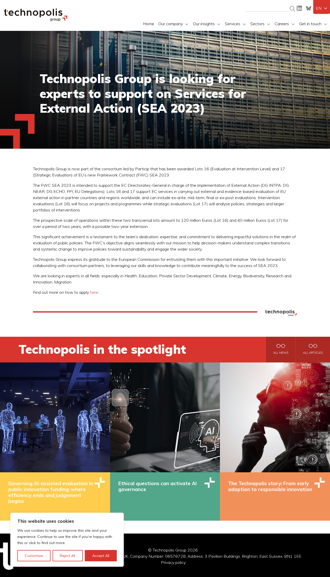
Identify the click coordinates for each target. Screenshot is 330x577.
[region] (67, 540)
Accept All (100, 555)
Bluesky (308, 8)
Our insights (204, 23)
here (94, 292)
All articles (313, 352)
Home (148, 23)
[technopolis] (35, 19)
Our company (170, 23)
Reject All (67, 555)
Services (232, 23)
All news (280, 352)
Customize (34, 555)
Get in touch (310, 23)
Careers (282, 23)
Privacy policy (173, 562)
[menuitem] (321, 8)
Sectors (257, 23)
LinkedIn (299, 8)
